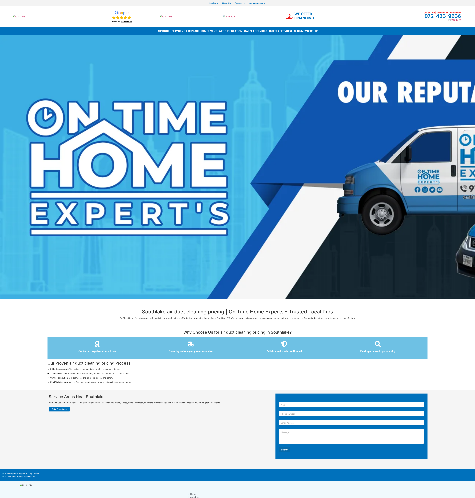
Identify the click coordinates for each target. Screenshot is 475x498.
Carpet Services (255, 31)
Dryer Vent (209, 31)
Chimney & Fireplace (185, 31)
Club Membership (306, 31)
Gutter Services (280, 31)
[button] (121, 17)
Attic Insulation (230, 31)
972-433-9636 (443, 16)
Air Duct (163, 31)
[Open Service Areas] (265, 3)
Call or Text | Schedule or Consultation (442, 12)
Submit (284, 449)
